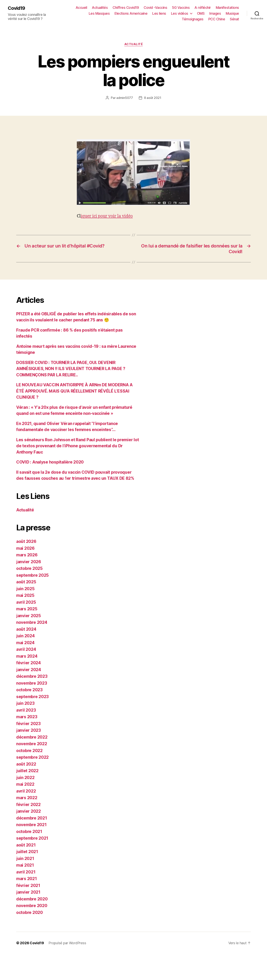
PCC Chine (216, 19)
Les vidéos (179, 13)
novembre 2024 (31, 622)
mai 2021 (25, 865)
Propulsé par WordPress (67, 943)
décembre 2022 (31, 737)
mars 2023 (26, 716)
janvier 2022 (28, 811)
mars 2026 (27, 554)
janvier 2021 (28, 892)
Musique (232, 13)
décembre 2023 (31, 676)
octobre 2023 (29, 689)
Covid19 (16, 8)
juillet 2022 (27, 770)
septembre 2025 (32, 575)
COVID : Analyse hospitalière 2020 (50, 462)
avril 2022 (26, 791)
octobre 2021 (29, 831)
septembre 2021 (32, 838)
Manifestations (227, 7)
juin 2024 (25, 635)
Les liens (159, 13)
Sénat (234, 19)
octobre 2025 (29, 568)
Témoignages (192, 19)
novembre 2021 (31, 824)
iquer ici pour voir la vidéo (107, 216)
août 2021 (26, 845)
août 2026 (26, 541)
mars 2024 (27, 656)
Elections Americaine (131, 13)
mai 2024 (25, 642)
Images (215, 13)
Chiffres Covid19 (126, 7)
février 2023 (28, 723)
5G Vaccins (181, 7)
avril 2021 (25, 872)
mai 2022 (25, 784)
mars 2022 (26, 797)
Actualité (133, 44)
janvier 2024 (28, 669)
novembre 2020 (31, 905)
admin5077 (124, 98)
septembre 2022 (32, 757)
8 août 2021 (152, 98)
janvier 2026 (28, 561)
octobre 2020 (29, 912)
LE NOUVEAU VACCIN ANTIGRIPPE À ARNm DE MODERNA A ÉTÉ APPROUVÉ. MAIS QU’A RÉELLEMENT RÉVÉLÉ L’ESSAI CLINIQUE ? (74, 391)
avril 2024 (26, 649)
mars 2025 (26, 608)
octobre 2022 (29, 750)
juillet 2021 (27, 851)
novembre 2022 (31, 743)
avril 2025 (26, 602)
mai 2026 (25, 548)
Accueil (81, 7)
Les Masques (99, 13)
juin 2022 (25, 777)
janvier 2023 (28, 730)
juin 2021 (25, 858)
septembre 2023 (32, 696)
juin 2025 (25, 588)
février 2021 (28, 885)
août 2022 (26, 764)
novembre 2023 (31, 683)
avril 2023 (26, 710)
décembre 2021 (31, 818)
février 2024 (28, 662)
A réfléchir (202, 7)
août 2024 (26, 629)
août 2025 (26, 581)
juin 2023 (25, 703)
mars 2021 (26, 878)
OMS (201, 13)
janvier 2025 (28, 615)
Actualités (100, 7)
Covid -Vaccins (155, 7)
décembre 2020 (32, 899)
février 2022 (28, 804)
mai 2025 (25, 595)
